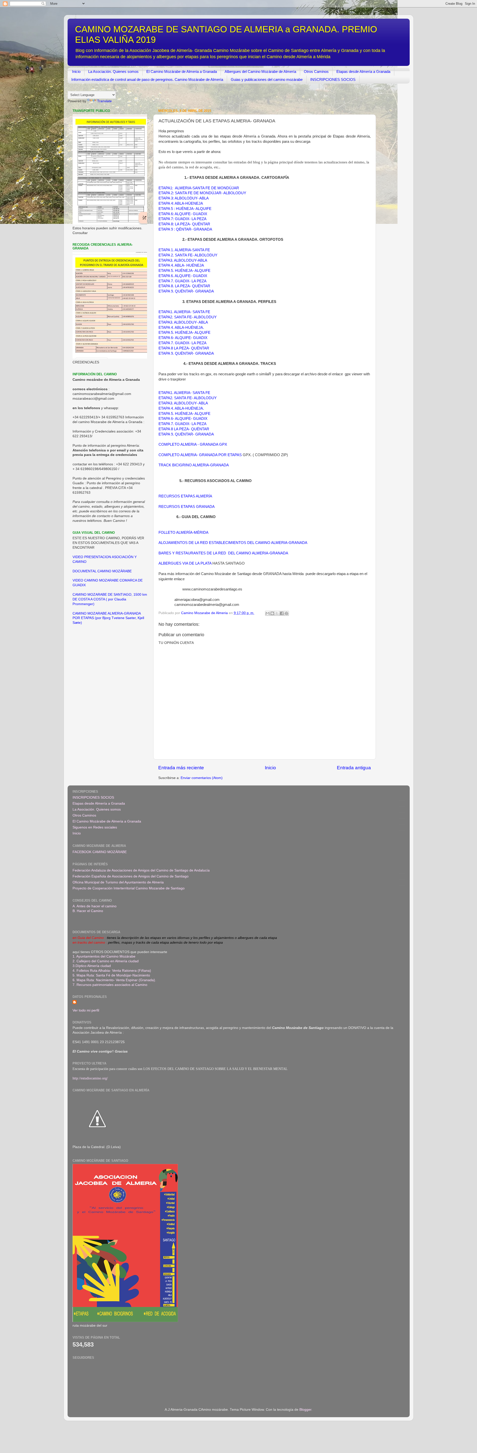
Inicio (76, 71)
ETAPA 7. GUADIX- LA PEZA (182, 281)
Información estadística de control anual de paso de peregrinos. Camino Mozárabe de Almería (147, 79)
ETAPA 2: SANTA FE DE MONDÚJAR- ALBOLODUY (202, 193)
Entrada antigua (354, 767)
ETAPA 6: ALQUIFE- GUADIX (183, 214)
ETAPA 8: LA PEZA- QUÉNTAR (184, 224)
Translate (104, 101)
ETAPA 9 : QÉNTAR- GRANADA (185, 229)
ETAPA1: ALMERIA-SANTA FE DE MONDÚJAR (199, 188)
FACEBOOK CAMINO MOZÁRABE (100, 852)
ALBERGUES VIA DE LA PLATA (185, 563)
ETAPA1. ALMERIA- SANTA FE (184, 312)
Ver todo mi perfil (86, 1010)
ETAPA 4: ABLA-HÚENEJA (181, 203)
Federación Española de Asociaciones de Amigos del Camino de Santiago (131, 876)
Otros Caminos (316, 71)
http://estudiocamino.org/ (90, 1078)
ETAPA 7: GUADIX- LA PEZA (182, 219)
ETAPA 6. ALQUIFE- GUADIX (183, 276)
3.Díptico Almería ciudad (92, 966)
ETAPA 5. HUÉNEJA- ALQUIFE (184, 271)
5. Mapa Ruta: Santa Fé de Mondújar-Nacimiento (111, 975)
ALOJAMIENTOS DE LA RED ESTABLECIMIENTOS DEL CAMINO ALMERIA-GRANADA (233, 543)
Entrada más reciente (181, 767)
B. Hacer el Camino (88, 911)
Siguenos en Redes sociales (95, 827)
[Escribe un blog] (272, 613)
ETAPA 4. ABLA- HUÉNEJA (181, 265)
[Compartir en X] (277, 613)
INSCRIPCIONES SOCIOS (333, 79)
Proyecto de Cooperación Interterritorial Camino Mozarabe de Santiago (129, 888)
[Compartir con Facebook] (281, 613)
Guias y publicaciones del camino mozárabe (267, 79)
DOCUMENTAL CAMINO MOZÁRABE (102, 571)
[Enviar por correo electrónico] (267, 613)
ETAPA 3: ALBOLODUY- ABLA (184, 198)
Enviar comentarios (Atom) (202, 778)
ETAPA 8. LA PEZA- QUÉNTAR (184, 286)
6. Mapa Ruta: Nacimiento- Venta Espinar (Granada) (114, 980)
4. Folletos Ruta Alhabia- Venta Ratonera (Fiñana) (112, 970)
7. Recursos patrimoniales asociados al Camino (110, 985)
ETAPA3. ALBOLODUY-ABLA (183, 260)
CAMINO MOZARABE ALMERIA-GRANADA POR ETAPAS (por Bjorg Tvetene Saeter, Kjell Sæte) (108, 618)
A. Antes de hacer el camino (95, 906)
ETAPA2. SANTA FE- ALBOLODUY (188, 317)
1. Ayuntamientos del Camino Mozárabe (104, 956)
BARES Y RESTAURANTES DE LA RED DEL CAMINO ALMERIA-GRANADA (224, 553)
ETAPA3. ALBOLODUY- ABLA (183, 322)
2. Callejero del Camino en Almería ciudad (106, 961)
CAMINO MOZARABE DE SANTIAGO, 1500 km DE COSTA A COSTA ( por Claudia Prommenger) (110, 599)
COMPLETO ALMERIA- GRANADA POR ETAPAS (201, 455)
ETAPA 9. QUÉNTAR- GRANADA (186, 291)
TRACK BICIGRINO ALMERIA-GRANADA (194, 465)
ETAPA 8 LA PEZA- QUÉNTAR (184, 348)
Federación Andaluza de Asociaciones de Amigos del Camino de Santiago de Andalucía (141, 870)
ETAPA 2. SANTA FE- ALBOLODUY (188, 255)
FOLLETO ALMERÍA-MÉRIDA (183, 532)
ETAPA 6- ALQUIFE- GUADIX (183, 338)
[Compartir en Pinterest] (286, 613)
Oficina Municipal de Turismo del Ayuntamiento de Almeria (118, 882)
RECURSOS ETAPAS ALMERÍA (185, 496)
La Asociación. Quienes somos (113, 71)
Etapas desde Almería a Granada (363, 71)
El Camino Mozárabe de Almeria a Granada (181, 71)
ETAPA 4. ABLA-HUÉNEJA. (181, 328)
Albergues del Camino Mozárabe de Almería (260, 71)
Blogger (305, 1409)
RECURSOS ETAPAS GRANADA (187, 507)
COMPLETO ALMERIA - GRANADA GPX (193, 444)
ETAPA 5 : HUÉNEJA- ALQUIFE (185, 209)
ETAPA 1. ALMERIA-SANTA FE (184, 250)
